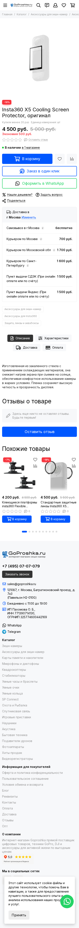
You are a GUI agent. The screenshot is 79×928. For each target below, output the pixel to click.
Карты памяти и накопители (22, 658)
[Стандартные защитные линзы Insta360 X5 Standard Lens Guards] (59, 474)
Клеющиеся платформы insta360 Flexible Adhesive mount (19, 504)
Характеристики (56, 338)
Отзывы (7, 820)
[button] (24, 531)
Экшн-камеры (12, 646)
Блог (5, 790)
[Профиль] (55, 5)
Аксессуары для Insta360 (20, 316)
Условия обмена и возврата (22, 784)
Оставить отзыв (40, 431)
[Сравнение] (72, 159)
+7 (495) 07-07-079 (21, 566)
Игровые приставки (16, 717)
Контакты (9, 802)
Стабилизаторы (13, 675)
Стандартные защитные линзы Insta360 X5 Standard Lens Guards (58, 504)
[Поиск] (38, 5)
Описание (23, 338)
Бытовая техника (14, 735)
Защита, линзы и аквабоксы (21, 323)
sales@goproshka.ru (21, 584)
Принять (19, 915)
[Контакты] (47, 5)
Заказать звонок (17, 574)
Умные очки (10, 687)
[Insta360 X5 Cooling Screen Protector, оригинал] (39, 58)
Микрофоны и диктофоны (20, 663)
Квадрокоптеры (14, 669)
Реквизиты (10, 796)
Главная (7, 14)
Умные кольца (12, 693)
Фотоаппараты (13, 747)
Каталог (22, 14)
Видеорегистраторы (17, 758)
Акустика (8, 729)
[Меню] (5, 5)
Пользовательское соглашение (25, 778)
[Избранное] (60, 159)
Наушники (9, 723)
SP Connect (10, 699)
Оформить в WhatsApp (43, 183)
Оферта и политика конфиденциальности (32, 772)
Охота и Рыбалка (14, 705)
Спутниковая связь (16, 711)
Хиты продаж (12, 753)
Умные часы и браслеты (19, 681)
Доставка (30, 347)
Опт (5, 826)
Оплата (57, 347)
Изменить (29, 217)
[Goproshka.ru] (21, 5)
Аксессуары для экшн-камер (49, 14)
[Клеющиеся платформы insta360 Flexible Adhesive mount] (20, 474)
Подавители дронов (17, 741)
